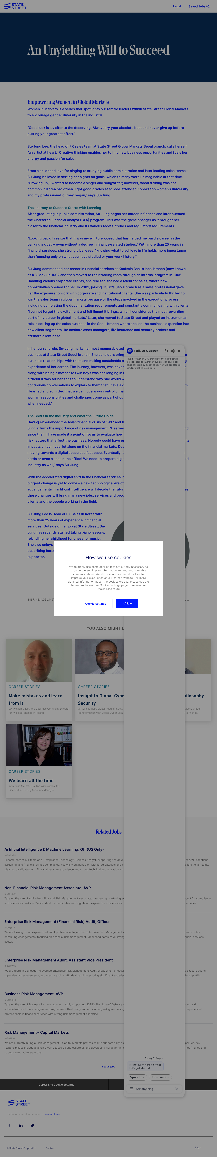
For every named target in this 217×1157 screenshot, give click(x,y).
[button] (96, 603)
